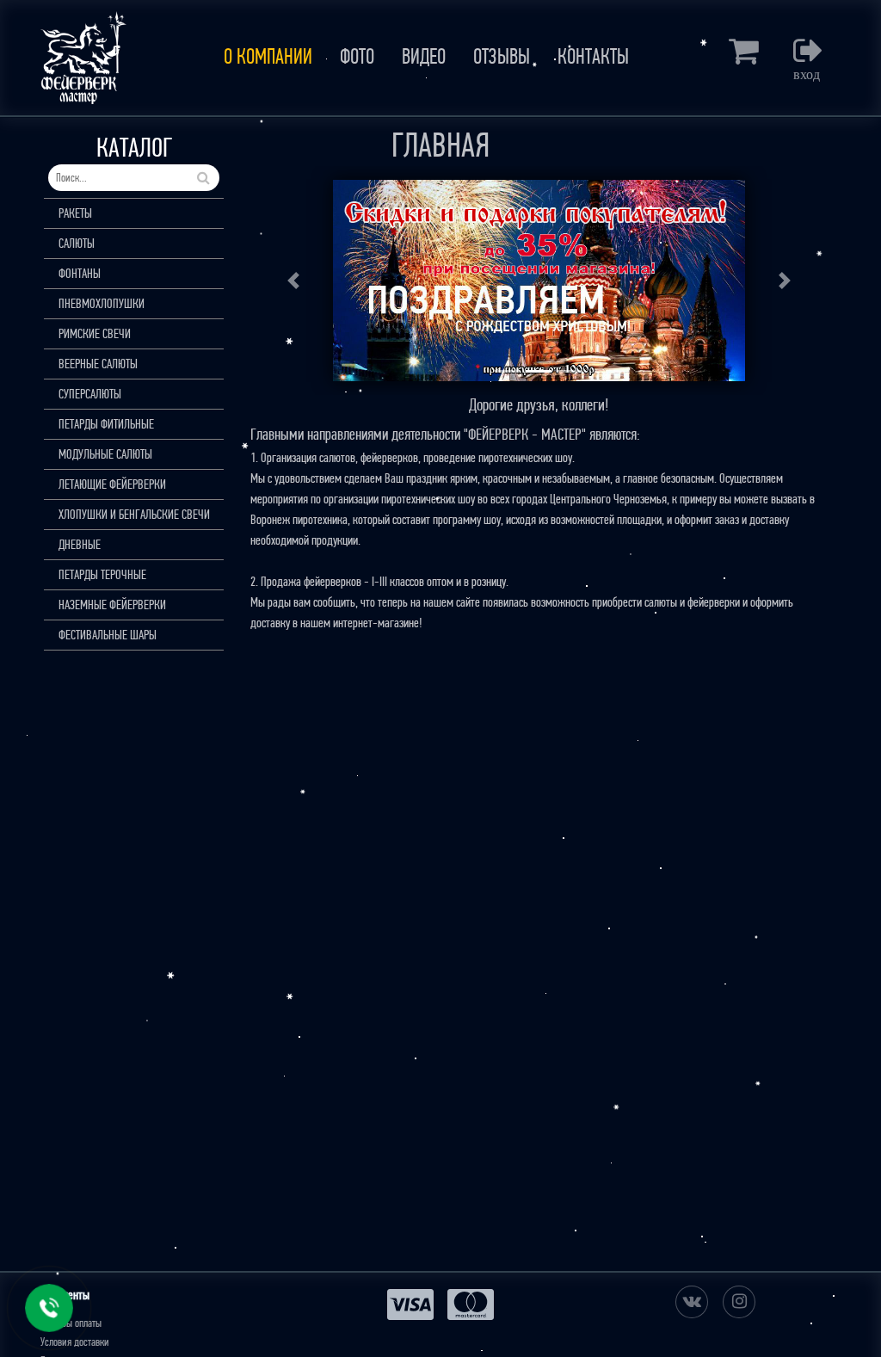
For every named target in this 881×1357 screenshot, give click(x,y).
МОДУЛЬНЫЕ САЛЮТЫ (105, 454)
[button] (293, 280)
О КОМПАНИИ (268, 57)
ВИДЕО (424, 57)
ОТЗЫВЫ (501, 57)
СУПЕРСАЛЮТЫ (90, 394)
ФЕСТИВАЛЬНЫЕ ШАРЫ (108, 634)
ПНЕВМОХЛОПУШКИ (102, 303)
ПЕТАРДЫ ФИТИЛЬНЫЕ (106, 424)
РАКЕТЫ (75, 213)
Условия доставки (74, 1342)
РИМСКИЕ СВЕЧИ (95, 333)
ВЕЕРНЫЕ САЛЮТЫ (98, 363)
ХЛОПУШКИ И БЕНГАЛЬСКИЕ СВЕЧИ (134, 514)
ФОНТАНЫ (80, 273)
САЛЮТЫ (77, 243)
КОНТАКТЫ (593, 57)
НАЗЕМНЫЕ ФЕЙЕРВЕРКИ (112, 604)
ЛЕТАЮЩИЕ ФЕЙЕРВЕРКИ (112, 484)
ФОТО (357, 57)
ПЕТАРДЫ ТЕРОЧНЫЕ (102, 574)
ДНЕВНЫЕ (80, 544)
